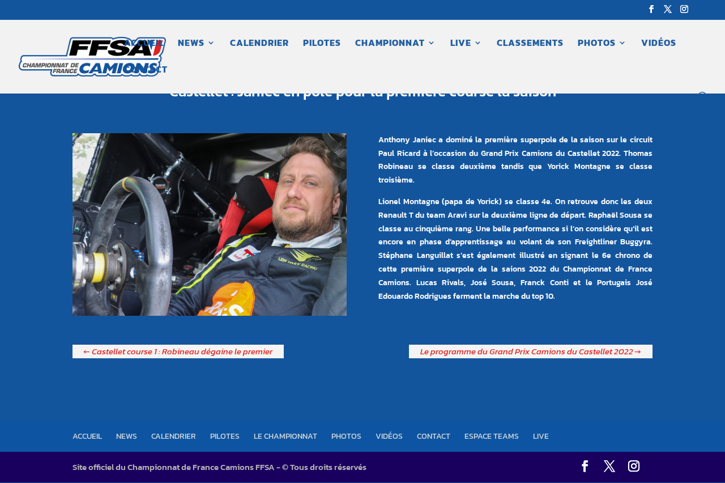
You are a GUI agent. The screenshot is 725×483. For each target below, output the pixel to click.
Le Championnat (285, 436)
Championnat (390, 44)
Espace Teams (491, 436)
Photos (597, 44)
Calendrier (259, 44)
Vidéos (658, 44)
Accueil (144, 44)
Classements (530, 44)
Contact (146, 70)
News (191, 44)
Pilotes (322, 44)
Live (460, 44)
